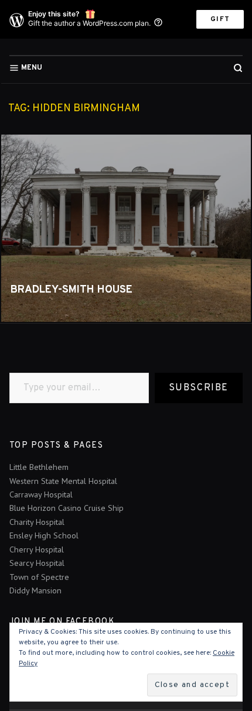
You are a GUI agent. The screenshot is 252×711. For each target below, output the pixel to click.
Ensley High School (44, 535)
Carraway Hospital (41, 494)
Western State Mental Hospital (63, 481)
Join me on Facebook (62, 621)
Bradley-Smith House (71, 290)
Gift (220, 19)
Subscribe (199, 388)
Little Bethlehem (39, 467)
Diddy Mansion (35, 590)
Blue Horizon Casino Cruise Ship (66, 508)
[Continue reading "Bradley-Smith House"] (126, 228)
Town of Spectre (39, 577)
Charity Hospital (36, 522)
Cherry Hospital (36, 549)
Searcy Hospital (36, 563)
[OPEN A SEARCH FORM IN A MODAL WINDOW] (238, 68)
